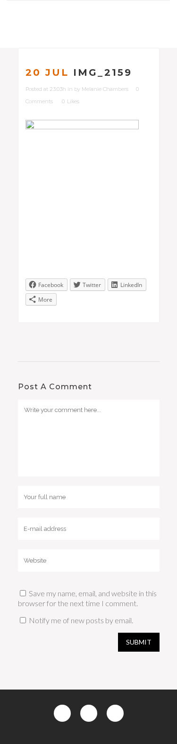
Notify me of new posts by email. (81, 620)
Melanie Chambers (105, 89)
